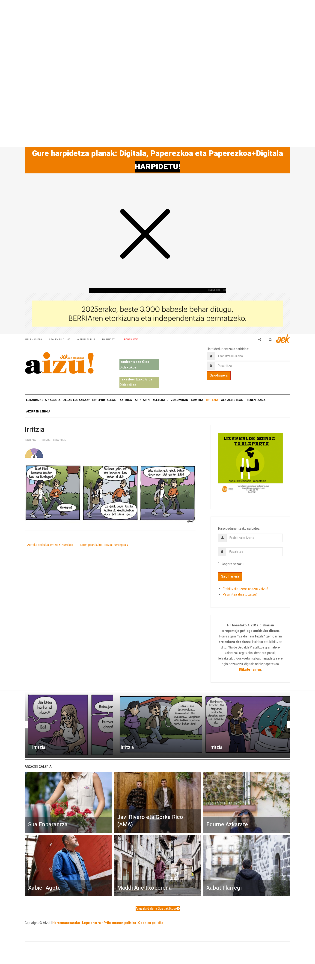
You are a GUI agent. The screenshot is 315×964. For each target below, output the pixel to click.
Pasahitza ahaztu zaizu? (240, 594)
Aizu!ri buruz (86, 340)
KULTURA (159, 400)
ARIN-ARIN (142, 400)
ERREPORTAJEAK (104, 400)
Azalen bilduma (59, 340)
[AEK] (283, 338)
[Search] (270, 339)
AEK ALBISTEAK (232, 400)
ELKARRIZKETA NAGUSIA (43, 400)
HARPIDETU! (157, 166)
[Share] (259, 339)
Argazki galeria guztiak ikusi (156, 908)
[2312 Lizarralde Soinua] (250, 463)
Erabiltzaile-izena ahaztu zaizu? (245, 589)
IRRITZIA (212, 400)
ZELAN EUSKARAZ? (76, 400)
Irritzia (35, 430)
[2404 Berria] (157, 313)
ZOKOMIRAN (179, 400)
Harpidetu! (109, 340)
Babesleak (131, 340)
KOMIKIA (197, 400)
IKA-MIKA (125, 400)
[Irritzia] (69, 725)
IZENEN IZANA (255, 400)
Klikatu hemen (250, 669)
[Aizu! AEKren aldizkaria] (59, 363)
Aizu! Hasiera (33, 340)
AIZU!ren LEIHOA (38, 411)
